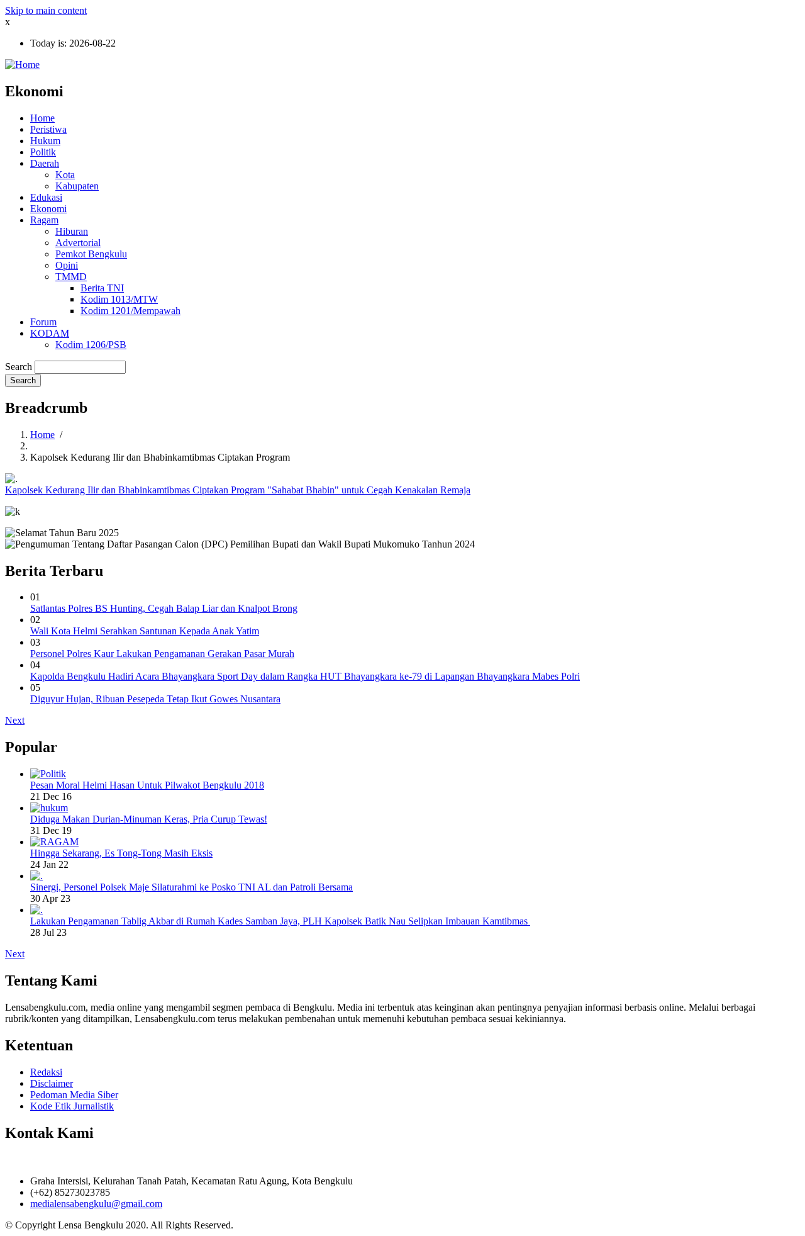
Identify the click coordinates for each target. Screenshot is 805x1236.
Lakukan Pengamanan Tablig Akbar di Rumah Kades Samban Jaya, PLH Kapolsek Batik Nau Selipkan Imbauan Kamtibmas (280, 921)
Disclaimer (51, 1083)
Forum (43, 322)
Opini (66, 265)
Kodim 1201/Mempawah (130, 310)
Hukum (45, 140)
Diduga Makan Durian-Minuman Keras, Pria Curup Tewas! (148, 819)
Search (18, 366)
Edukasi (46, 197)
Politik (43, 152)
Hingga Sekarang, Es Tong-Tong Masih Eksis (121, 853)
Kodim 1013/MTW (119, 299)
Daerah (44, 163)
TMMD (71, 276)
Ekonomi (48, 208)
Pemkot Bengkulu (91, 254)
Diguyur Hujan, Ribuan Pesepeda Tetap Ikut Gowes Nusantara (155, 699)
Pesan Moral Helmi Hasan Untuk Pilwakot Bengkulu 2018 (147, 785)
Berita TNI (102, 288)
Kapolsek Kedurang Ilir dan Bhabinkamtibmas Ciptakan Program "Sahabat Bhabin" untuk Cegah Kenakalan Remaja (237, 490)
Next (15, 720)
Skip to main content (46, 10)
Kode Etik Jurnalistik (72, 1106)
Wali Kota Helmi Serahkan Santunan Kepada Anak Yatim (144, 631)
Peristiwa (48, 129)
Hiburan (71, 231)
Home (42, 118)
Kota (65, 174)
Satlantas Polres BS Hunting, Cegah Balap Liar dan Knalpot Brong (163, 608)
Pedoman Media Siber (74, 1094)
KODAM (49, 333)
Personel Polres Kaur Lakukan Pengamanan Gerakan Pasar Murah (162, 653)
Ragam (44, 220)
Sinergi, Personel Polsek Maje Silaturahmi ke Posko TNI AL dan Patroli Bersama (191, 887)
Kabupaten (77, 186)
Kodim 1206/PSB (90, 344)
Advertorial (78, 242)
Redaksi (46, 1072)
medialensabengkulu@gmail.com (96, 1203)
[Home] (22, 64)
